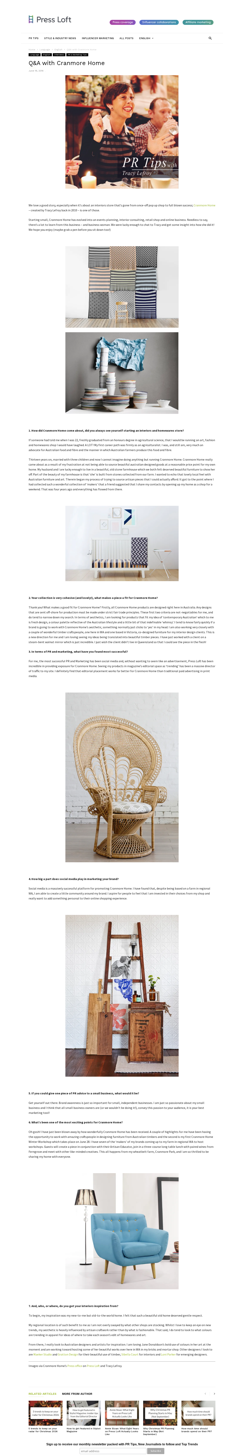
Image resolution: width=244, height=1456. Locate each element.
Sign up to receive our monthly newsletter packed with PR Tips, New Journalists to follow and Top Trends (122, 1444)
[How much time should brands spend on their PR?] (198, 1413)
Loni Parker (168, 1354)
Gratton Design (68, 1354)
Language (34, 55)
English (46, 55)
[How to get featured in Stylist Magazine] (84, 1413)
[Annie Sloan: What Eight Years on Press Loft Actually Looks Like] (122, 1413)
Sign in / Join (36, 3)
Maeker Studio (42, 1354)
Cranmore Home (204, 205)
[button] (210, 38)
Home (32, 49)
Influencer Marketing (100, 3)
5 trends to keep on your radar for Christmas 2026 (43, 1430)
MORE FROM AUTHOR (77, 1394)
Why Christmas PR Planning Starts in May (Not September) (158, 1431)
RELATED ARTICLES (42, 1394)
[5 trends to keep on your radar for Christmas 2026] (46, 1413)
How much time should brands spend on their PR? (196, 1430)
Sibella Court (129, 1354)
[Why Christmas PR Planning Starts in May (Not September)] (160, 1413)
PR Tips (51, 3)
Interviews (59, 55)
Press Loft (93, 1366)
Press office (74, 1366)
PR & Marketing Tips (77, 55)
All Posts (120, 3)
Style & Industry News (71, 3)
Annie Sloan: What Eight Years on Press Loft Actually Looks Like (122, 1431)
